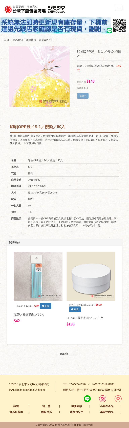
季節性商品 (107, 412)
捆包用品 (46, 412)
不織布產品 (107, 406)
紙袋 (16, 406)
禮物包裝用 (76, 412)
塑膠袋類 (76, 406)
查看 (46, 306)
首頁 (6, 39)
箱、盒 (46, 406)
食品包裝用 (16, 412)
